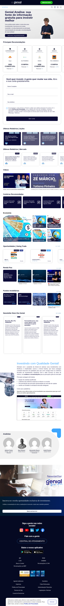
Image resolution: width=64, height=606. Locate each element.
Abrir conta (31, 115)
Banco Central (21, 556)
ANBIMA (42, 553)
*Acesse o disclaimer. (15, 591)
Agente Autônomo (18, 574)
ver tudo (57, 243)
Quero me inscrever (32, 506)
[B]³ (21, 550)
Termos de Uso (18, 583)
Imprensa (18, 577)
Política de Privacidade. (29, 604)
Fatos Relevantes (45, 577)
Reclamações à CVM (42, 556)
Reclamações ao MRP (21, 558)
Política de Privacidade (14, 107)
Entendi (52, 602)
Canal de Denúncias (18, 586)
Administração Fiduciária (44, 580)
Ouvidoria (44, 574)
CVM (21, 553)
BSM (42, 550)
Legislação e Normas (44, 583)
